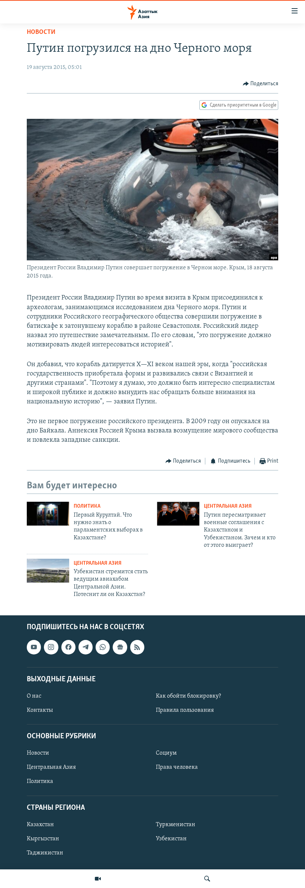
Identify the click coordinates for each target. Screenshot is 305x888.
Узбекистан (171, 839)
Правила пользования (185, 710)
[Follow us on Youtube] (34, 647)
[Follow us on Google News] (120, 647)
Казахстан (40, 825)
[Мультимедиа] (98, 878)
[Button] (261, 84)
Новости (41, 32)
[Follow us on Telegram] (85, 647)
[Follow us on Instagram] (51, 647)
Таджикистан (45, 853)
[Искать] (207, 878)
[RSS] (137, 647)
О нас (34, 696)
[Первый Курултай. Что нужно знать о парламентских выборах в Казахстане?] (48, 514)
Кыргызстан (43, 839)
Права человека (177, 768)
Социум (166, 754)
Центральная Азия (228, 506)
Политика (87, 506)
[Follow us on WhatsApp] (103, 647)
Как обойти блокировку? (188, 696)
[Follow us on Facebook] (68, 647)
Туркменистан (175, 825)
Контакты (40, 710)
